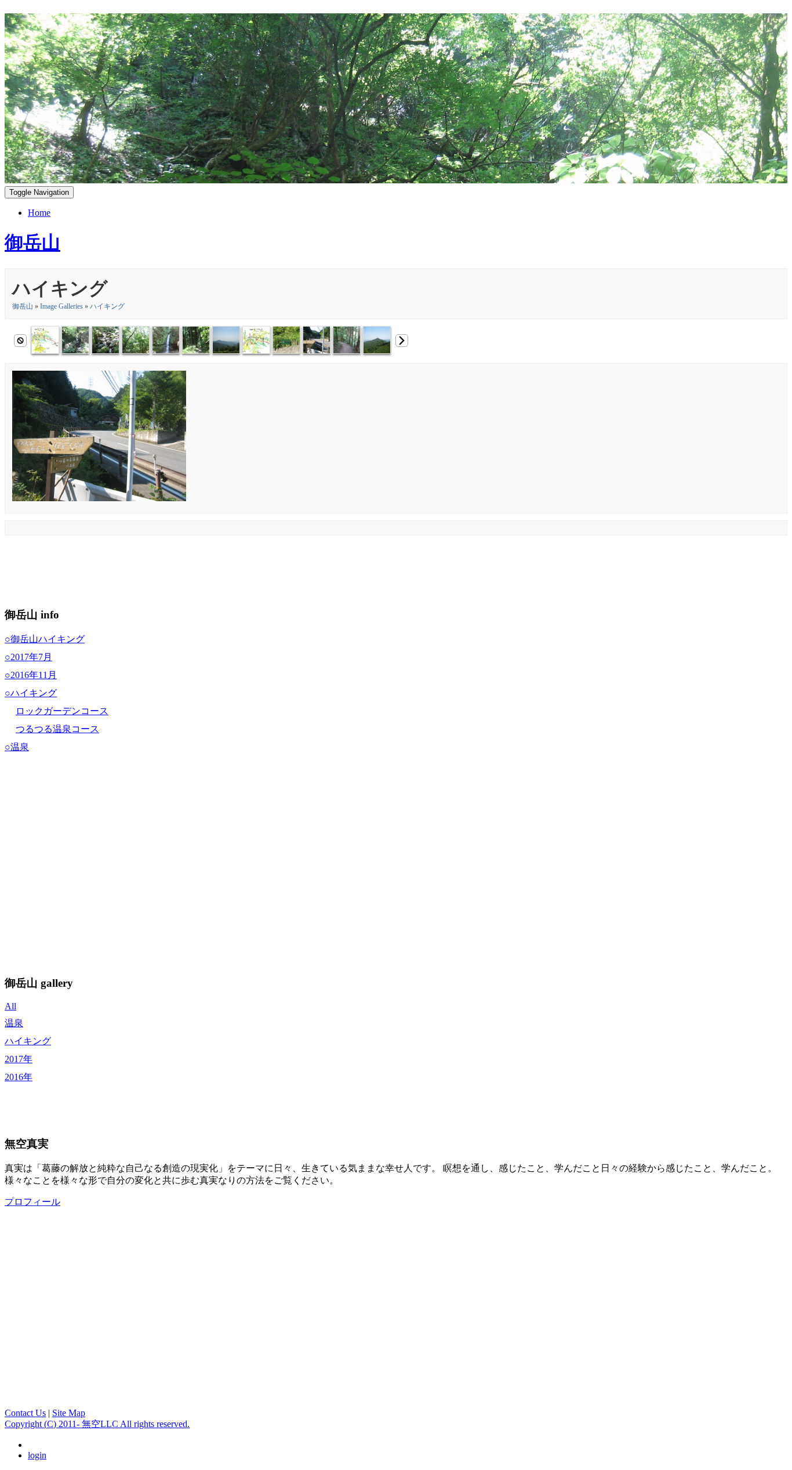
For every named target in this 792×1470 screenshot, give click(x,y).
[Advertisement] (216, 568)
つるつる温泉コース (57, 729)
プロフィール (32, 1202)
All (10, 1006)
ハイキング (107, 306)
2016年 (18, 1077)
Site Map (68, 1413)
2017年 (18, 1059)
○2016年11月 (31, 675)
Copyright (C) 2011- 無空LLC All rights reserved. (97, 1424)
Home (39, 213)
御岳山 (22, 306)
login (37, 1455)
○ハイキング (31, 693)
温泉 (14, 1023)
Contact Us (25, 1413)
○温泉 (17, 747)
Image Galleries (61, 306)
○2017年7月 (28, 657)
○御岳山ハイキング (45, 639)
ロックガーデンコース (62, 711)
